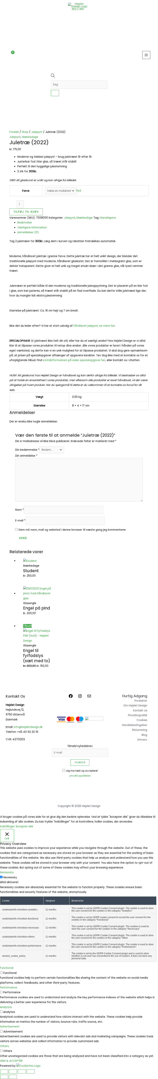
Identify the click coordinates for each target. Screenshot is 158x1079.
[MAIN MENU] (146, 55)
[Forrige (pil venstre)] (4, 1077)
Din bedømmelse (27, 450)
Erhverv (142, 740)
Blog (144, 735)
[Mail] (89, 697)
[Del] (22, 1071)
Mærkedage (30, 137)
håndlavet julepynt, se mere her (94, 326)
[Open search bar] (53, 76)
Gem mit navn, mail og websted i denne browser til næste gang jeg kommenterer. (72, 530)
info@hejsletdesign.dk (28, 727)
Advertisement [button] (9, 1026)
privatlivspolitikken (80, 775)
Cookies (142, 720)
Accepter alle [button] (24, 826)
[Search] (55, 93)
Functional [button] (6, 968)
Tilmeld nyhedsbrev (80, 746)
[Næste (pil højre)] (13, 1077)
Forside (14, 132)
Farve (25, 191)
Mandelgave (108, 218)
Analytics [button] (6, 1007)
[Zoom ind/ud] (4, 1071)
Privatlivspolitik (137, 715)
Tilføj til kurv (26, 212)
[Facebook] (70, 697)
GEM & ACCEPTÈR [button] (11, 1061)
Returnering (139, 730)
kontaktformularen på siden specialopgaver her (74, 360)
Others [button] (4, 1046)
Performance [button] (8, 987)
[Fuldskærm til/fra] (13, 1071)
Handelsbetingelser (134, 725)
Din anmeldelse (26, 456)
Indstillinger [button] (7, 826)
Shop (25, 132)
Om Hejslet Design (135, 705)
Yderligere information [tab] (32, 227)
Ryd (78, 191)
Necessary (10, 877)
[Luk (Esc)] (31, 1071)
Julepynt (36, 132)
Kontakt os (140, 710)
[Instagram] (80, 697)
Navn (19, 510)
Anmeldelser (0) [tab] (28, 232)
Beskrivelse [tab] (24, 222)
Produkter (140, 701)
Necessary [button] (7, 872)
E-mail (20, 520)
